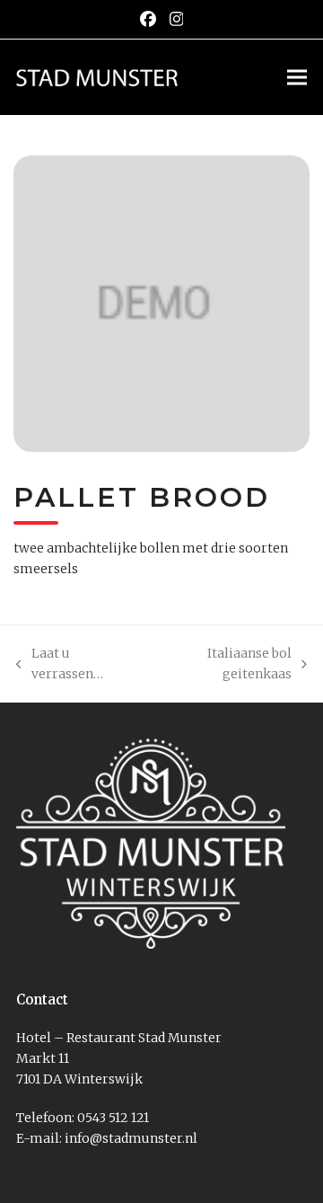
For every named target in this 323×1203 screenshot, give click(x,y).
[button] (297, 76)
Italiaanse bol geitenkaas (221, 665)
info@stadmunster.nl (131, 1138)
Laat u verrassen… (59, 665)
